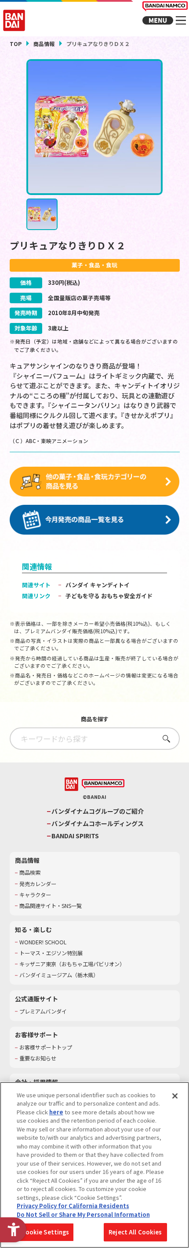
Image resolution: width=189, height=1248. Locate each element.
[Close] (175, 1096)
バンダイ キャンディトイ (97, 585)
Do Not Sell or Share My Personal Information (83, 1214)
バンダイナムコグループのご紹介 (97, 811)
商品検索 (29, 872)
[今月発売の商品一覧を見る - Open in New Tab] (95, 520)
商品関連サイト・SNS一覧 (50, 906)
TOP (16, 43)
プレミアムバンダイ (43, 1011)
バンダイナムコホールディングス (97, 823)
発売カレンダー (37, 884)
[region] (94, 1165)
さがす (163, 738)
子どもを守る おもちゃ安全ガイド (109, 596)
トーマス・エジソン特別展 (51, 953)
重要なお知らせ (37, 1058)
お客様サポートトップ (45, 1047)
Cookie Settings (45, 1232)
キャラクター (35, 895)
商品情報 (44, 43)
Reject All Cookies (135, 1232)
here (56, 1112)
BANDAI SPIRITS (75, 836)
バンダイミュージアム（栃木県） (58, 975)
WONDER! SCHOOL (42, 942)
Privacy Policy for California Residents (73, 1206)
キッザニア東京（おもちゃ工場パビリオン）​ (72, 964)
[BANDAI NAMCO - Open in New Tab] (103, 784)
